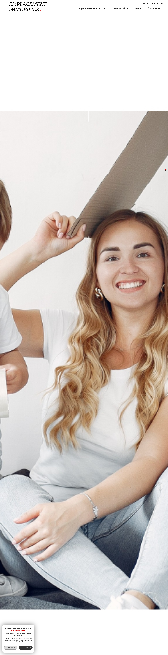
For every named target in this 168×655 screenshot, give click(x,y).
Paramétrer (11, 648)
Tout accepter (26, 648)
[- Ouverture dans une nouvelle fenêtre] (144, 5)
